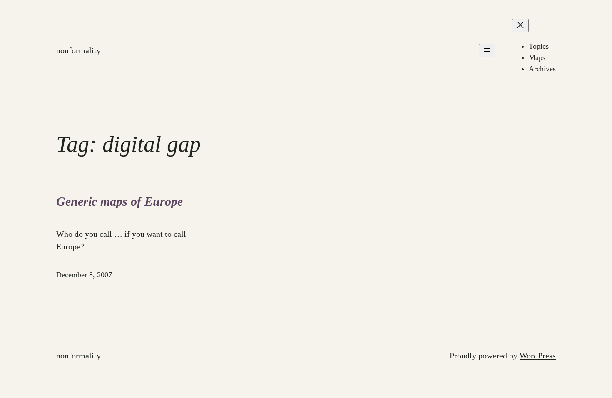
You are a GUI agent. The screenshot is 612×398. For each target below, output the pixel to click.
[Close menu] (520, 25)
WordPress (538, 355)
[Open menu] (487, 50)
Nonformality (78, 50)
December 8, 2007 (84, 275)
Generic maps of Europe (119, 201)
